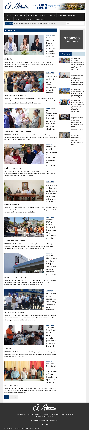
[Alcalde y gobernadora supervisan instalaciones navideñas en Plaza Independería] (24, 163)
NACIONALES (32, 15)
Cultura (71, 15)
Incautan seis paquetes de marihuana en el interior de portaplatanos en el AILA (77, 139)
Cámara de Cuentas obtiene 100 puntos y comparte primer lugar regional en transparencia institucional (77, 107)
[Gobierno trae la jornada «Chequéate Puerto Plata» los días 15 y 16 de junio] (24, 54)
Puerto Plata (20, 15)
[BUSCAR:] (75, 23)
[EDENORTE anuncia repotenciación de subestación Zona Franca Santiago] (64, 93)
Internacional (39, 19)
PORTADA (9, 15)
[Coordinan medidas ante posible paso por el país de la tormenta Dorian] (24, 344)
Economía (62, 15)
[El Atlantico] (17, 6)
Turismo (42, 15)
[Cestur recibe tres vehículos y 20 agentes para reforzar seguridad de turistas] (24, 308)
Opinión (28, 19)
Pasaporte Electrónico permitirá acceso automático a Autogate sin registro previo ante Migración (77, 65)
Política (52, 15)
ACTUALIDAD (49, 35)
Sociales (9, 19)
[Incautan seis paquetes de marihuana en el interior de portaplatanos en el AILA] (64, 137)
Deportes (18, 19)
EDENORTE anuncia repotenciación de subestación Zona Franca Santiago (77, 94)
